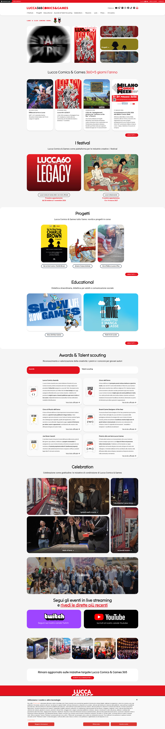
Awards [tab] (31, 369)
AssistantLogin (6, 1)
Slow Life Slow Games (54, 335)
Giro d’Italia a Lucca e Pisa (110, 266)
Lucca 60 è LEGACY (63, 112)
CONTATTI (161, 1)
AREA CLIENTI (153, 1)
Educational (106, 60)
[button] (137, 699)
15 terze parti (36, 703)
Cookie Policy (31, 720)
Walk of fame (67, 550)
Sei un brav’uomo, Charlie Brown (54, 266)
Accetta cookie (123, 724)
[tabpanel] (82, 419)
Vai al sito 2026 (90, 28)
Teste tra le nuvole (111, 335)
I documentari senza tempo (124, 503)
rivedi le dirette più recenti (84, 605)
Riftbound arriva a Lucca (37, 112)
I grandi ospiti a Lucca (88, 512)
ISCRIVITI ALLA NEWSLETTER (81, 677)
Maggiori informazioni (41, 724)
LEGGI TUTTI (131, 135)
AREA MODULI (17, 1)
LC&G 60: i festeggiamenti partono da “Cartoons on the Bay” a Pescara (95, 114)
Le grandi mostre (123, 550)
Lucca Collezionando (111, 195)
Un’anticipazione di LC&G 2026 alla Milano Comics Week (124, 113)
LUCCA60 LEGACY (108, 35)
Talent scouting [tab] (87, 369)
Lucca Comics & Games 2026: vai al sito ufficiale (54, 195)
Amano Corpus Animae (82, 266)
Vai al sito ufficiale (72, 402)
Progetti (104, 47)
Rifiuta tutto (96, 724)
